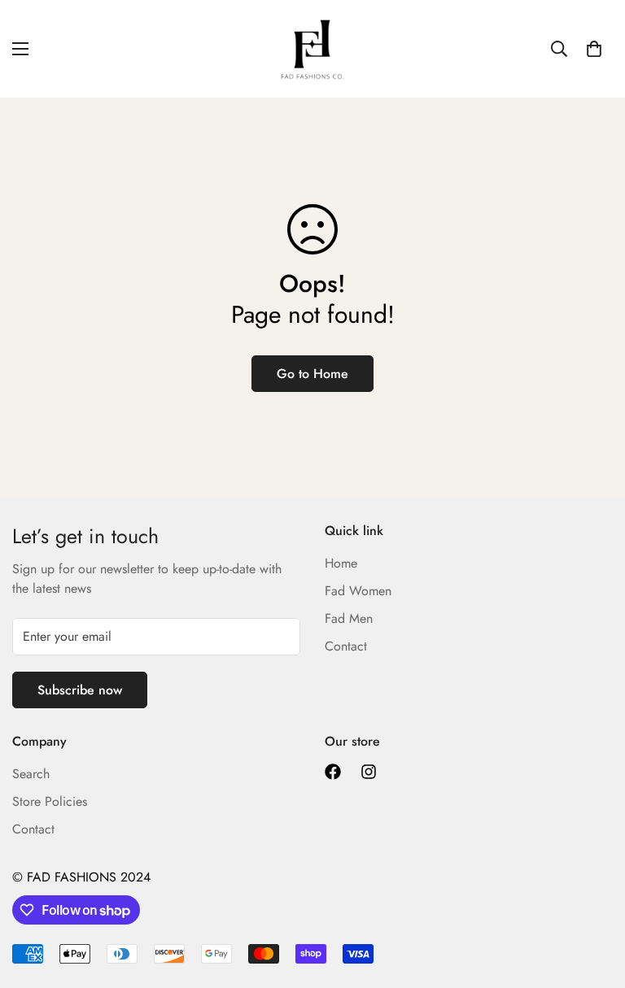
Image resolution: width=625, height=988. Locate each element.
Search (31, 773)
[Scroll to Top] (593, 899)
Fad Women (358, 590)
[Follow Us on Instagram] (369, 772)
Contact (346, 646)
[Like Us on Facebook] (333, 772)
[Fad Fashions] (312, 49)
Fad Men (349, 618)
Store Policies (49, 801)
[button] (594, 48)
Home (341, 563)
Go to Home (312, 373)
